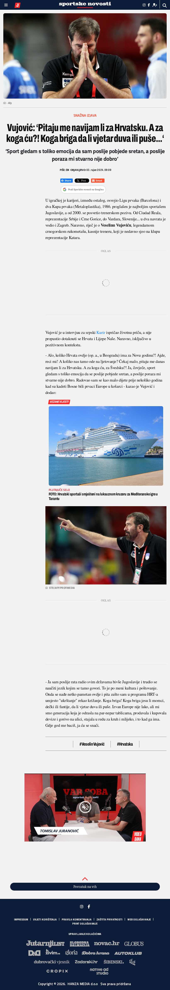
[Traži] (165, 5)
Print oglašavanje (85, 923)
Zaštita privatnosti (110, 919)
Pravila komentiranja (77, 919)
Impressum (21, 919)
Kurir (100, 332)
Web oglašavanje (139, 919)
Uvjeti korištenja (45, 919)
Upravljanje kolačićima (85, 934)
